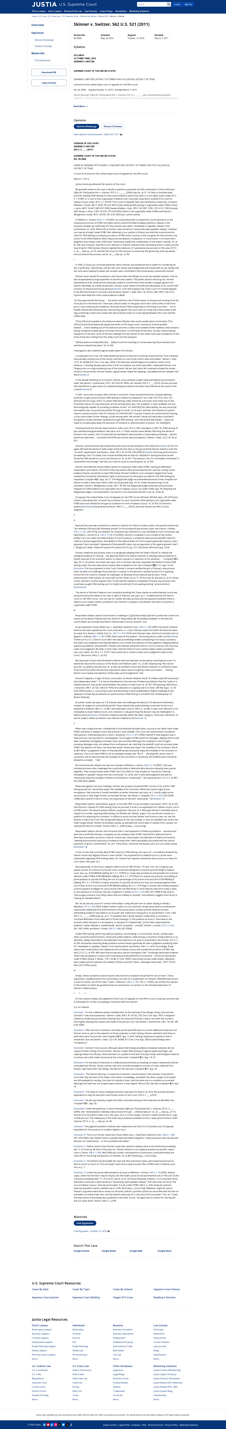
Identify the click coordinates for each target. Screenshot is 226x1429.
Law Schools (90, 11)
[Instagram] (55, 1424)
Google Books (109, 1250)
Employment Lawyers (42, 1342)
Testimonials (160, 1395)
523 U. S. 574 (138, 891)
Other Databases (123, 1366)
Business (118, 1325)
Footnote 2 (83, 374)
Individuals (78, 1325)
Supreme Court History (167, 1289)
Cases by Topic (81, 1289)
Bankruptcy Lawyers (42, 1329)
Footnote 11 (140, 718)
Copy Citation (49, 82)
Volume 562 (103, 16)
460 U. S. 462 (98, 636)
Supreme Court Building (86, 1297)
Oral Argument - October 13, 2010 (90, 1231)
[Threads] (59, 1424)
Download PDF (49, 72)
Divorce (76, 1337)
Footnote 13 (80, 846)
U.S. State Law (80, 1366)
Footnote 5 (148, 452)
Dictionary (159, 1329)
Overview (37, 25)
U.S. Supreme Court (70, 16)
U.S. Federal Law (41, 1366)
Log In (177, 4)
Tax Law (117, 1354)
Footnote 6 (88, 506)
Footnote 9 (79, 1126)
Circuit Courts (38, 1386)
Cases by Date (40, 1289)
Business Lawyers (40, 1333)
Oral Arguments (85, 1223)
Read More (79, 106)
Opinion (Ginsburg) (86, 126)
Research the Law (73, 11)
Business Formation (123, 1329)
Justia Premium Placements (167, 1378)
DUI (74, 1342)
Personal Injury (79, 1354)
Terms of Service (155, 1425)
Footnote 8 (80, 587)
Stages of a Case (123, 1297)
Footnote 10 (94, 715)
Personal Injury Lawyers (44, 1354)
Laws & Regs (106, 11)
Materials (38, 53)
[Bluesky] (63, 1424)
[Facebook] (51, 1424)
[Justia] (44, 4)
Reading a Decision (164, 1297)
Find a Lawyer (39, 11)
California (77, 1382)
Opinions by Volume (88, 16)
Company (135, 1425)
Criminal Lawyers (40, 1337)
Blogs (156, 1350)
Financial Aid (160, 1337)
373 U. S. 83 (88, 906)
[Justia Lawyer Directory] (70, 1424)
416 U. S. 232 (80, 531)
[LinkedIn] (44, 1424)
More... (35, 1358)
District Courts (39, 1391)
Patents (117, 1386)
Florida (75, 1386)
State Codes (78, 1374)
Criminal (76, 1333)
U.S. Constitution (40, 1370)
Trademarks (119, 1391)
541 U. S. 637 (156, 795)
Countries (118, 1395)
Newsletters (121, 11)
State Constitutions (81, 1370)
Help (144, 1425)
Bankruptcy (78, 1329)
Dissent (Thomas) (113, 126)
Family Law (77, 1350)
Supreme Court (39, 1382)
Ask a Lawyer (55, 11)
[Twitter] (67, 1424)
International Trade (122, 1346)
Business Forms (121, 1378)
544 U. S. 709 (132, 981)
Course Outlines (161, 1342)
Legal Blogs (119, 1374)
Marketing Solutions (139, 11)
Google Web (136, 1250)
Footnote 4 (163, 445)
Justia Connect (110, 1425)
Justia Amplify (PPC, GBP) (166, 1386)
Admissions (159, 1333)
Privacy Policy (171, 1425)
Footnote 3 (85, 389)
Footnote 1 (117, 288)
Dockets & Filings (40, 1395)
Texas (75, 1395)
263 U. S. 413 (119, 633)
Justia (34, 16)
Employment (119, 1337)
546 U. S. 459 (95, 1152)
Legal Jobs (118, 1370)
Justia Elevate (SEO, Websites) (168, 1382)
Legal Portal (124, 1425)
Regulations (38, 1378)
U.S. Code (36, 1374)
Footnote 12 (158, 798)
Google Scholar (82, 1250)
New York (77, 1391)
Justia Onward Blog (163, 1391)
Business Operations (123, 1333)
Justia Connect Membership (167, 1370)
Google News (165, 1250)
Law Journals (160, 1346)
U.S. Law (42, 16)
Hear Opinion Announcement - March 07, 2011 (96, 134)
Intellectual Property (123, 1342)
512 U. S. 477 (132, 734)
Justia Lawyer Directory (165, 1374)
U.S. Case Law (54, 16)
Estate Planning (80, 1346)
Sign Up (188, 4)
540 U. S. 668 (115, 928)
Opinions (37, 33)
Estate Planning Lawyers (44, 1346)
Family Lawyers (39, 1350)
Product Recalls (120, 1382)
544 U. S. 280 (145, 627)
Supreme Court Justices (45, 1297)
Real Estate (118, 1350)
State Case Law (79, 1378)
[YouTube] (48, 1424)
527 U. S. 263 (168, 925)
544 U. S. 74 (102, 219)
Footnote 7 (80, 568)
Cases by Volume (123, 1289)
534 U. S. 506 (106, 534)
